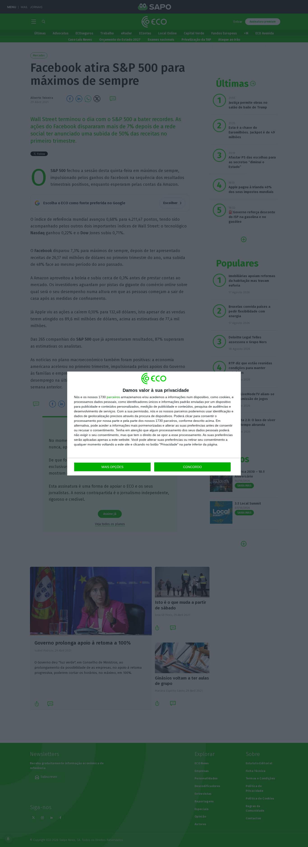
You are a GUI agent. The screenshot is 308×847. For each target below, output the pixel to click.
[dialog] (154, 423)
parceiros (113, 397)
